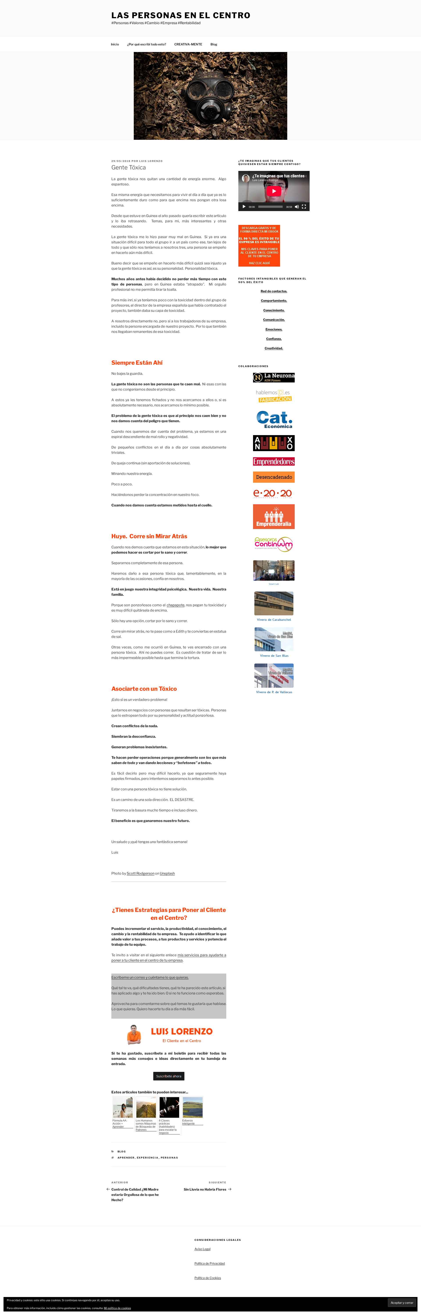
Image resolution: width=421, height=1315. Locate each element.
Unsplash (167, 873)
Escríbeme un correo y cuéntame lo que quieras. (150, 977)
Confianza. (274, 339)
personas (169, 1157)
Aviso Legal (202, 1249)
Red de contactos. (274, 291)
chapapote (175, 605)
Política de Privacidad (209, 1263)
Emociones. (274, 329)
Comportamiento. (274, 300)
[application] (274, 191)
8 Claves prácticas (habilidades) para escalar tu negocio (168, 1126)
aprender (126, 1157)
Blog (213, 44)
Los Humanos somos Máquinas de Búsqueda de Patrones (146, 1125)
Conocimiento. (274, 310)
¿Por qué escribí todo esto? (146, 44)
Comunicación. (274, 319)
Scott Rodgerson (140, 873)
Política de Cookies (207, 1278)
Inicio (115, 44)
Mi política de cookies (117, 1308)
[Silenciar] (297, 207)
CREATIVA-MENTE (188, 44)
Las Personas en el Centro (181, 15)
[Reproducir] (244, 207)
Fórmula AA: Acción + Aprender (119, 1123)
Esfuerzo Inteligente (188, 1122)
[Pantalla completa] (304, 207)
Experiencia (148, 1157)
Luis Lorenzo (151, 161)
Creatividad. (274, 348)
